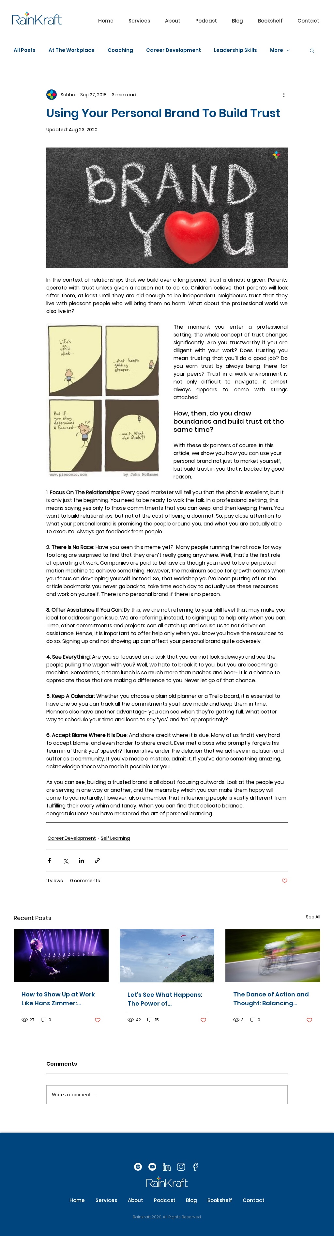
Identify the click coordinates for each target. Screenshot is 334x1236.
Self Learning (115, 838)
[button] (139, 20)
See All (313, 917)
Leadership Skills (235, 50)
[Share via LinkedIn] (81, 860)
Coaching (120, 50)
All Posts (25, 50)
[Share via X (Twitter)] (65, 860)
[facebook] (195, 1167)
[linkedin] (167, 1167)
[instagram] (181, 1167)
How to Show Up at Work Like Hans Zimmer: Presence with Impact (58, 999)
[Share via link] (97, 860)
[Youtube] (152, 1167)
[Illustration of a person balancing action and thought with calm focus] (272, 955)
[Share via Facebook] (49, 860)
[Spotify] (138, 1167)
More (276, 50)
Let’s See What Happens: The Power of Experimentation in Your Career (165, 999)
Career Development (173, 50)
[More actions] (284, 95)
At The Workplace (72, 50)
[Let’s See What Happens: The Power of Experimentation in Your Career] (167, 955)
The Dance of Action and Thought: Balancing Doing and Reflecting (271, 999)
